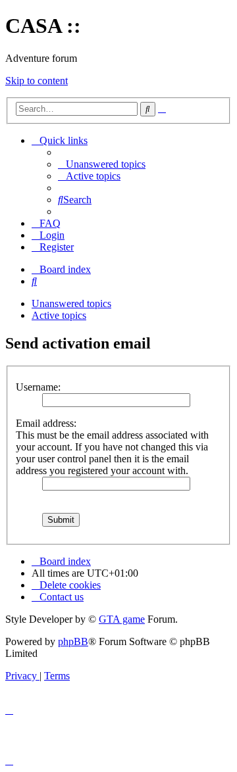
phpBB (73, 641)
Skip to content (36, 80)
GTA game (122, 619)
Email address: (46, 423)
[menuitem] (101, 164)
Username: (38, 387)
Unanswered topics (71, 303)
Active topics (59, 315)
